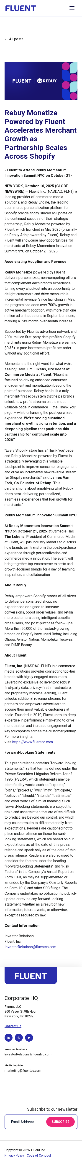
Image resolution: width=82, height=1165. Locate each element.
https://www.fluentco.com (32, 742)
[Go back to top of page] (31, 978)
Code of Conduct (39, 1155)
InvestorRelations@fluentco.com (30, 947)
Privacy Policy (15, 1155)
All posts (16, 39)
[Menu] (72, 8)
